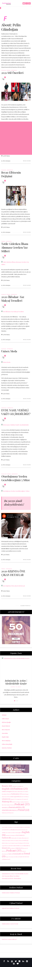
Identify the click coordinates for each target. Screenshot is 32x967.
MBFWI (14, 802)
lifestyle (6, 848)
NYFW (4, 851)
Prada (24, 851)
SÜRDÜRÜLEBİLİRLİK (10, 810)
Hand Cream (15, 843)
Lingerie (13, 799)
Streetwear (5, 854)
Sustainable (18, 854)
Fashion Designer (8, 791)
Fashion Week (19, 840)
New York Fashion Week (8, 805)
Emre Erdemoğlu (17, 832)
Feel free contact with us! (9, 939)
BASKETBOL (7, 829)
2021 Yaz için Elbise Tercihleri (10, 876)
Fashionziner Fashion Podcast (11, 893)
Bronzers (24, 829)
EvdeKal (8, 835)
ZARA (17, 856)
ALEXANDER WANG (19, 827)
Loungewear (19, 799)
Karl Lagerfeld (16, 796)
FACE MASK (20, 835)
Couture (9, 832)
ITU (25, 843)
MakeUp (19, 848)
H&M (4, 843)
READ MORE (27, 160)
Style (10, 854)
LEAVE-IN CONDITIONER (14, 845)
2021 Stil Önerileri (12, 72)
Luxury (25, 799)
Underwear (5, 812)
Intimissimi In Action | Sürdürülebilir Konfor (16, 682)
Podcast (4, 474)
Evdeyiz (13, 835)
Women (11, 812)
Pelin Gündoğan (6, 161)
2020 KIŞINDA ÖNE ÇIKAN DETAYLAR (13, 573)
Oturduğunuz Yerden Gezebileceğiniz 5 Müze (15, 478)
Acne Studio (5, 827)
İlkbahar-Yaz (6, 859)
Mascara (25, 848)
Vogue (8, 856)
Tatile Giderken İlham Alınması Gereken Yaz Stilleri (14, 247)
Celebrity (15, 786)
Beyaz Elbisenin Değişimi (11, 174)
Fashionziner (16, 794)
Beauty (7, 786)
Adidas (11, 827)
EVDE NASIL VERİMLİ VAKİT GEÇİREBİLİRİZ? (15, 412)
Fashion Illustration (19, 791)
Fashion (3, 70)
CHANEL (20, 786)
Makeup (3, 294)
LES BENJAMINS (25, 845)
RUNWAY (5, 807)
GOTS (8, 796)
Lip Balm (12, 848)
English (8, 789)
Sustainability (17, 807)
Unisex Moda (9, 351)
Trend (8, 70)
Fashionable (14, 838)
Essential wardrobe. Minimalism (11, 878)
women (12, 856)
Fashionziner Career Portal (10, 924)
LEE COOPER (25, 796)
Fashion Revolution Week (8, 840)
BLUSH (19, 829)
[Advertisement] (16, 138)
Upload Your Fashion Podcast (10, 908)
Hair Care (8, 843)
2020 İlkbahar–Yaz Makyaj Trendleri (12, 298)
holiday (21, 843)
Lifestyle (3, 407)
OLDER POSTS (24, 605)
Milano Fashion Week (22, 802)
